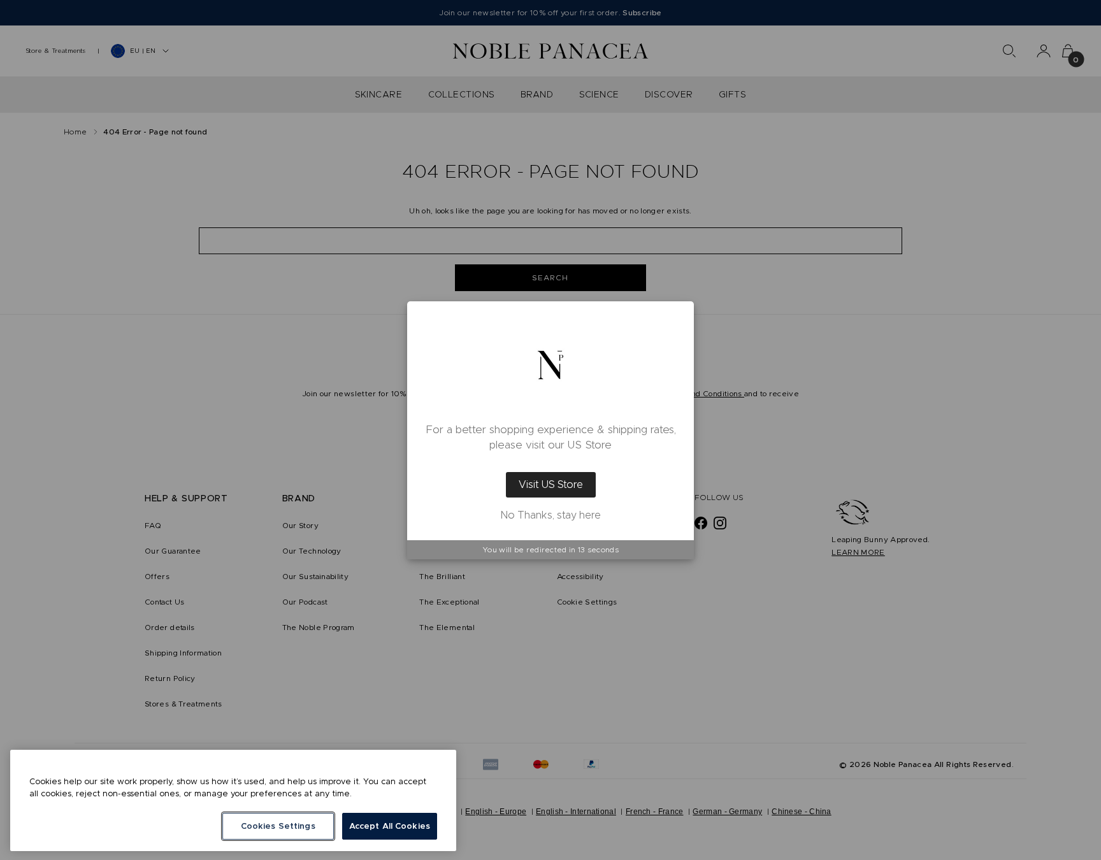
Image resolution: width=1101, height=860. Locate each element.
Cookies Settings (278, 826)
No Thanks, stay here (551, 515)
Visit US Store (551, 484)
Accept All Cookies (389, 826)
